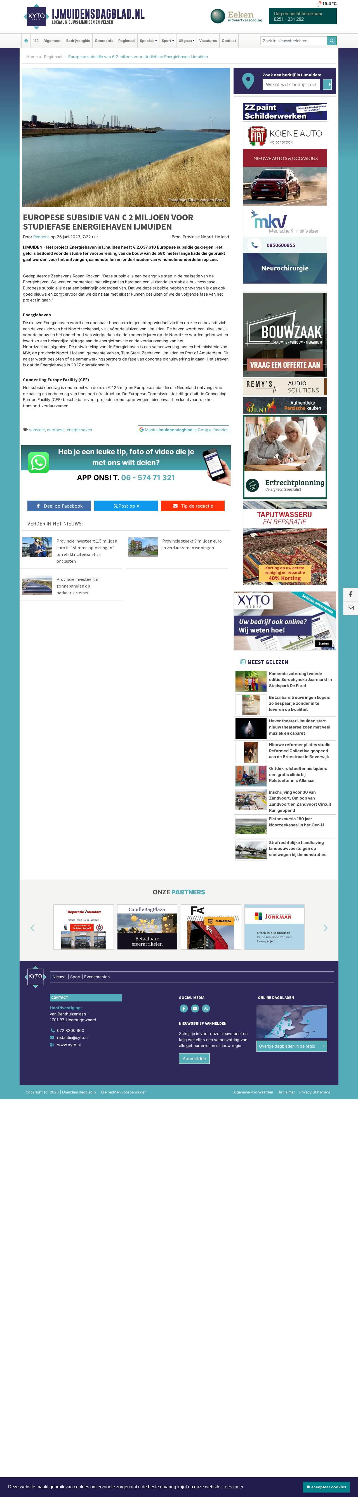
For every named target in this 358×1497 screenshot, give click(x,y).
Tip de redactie (197, 506)
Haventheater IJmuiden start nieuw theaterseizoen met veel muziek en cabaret (299, 726)
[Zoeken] (332, 40)
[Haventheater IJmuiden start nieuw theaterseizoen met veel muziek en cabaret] (251, 728)
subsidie (37, 429)
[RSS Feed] (206, 1008)
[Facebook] (184, 1008)
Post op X (129, 506)
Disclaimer (286, 1092)
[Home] (26, 41)
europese (56, 429)
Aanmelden (194, 1058)
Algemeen (52, 41)
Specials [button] (147, 41)
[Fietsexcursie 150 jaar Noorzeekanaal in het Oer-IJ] (251, 826)
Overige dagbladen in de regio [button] (287, 1046)
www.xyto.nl (69, 1044)
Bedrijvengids (78, 41)
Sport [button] (166, 41)
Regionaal (126, 41)
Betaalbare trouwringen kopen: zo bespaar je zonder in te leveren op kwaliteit (299, 703)
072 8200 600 (70, 1030)
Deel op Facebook (63, 506)
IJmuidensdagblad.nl (98, 14)
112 (36, 41)
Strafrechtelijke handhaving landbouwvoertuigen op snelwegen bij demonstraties (297, 848)
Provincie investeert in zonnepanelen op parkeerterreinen (78, 585)
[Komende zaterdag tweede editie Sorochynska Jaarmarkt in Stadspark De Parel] (251, 681)
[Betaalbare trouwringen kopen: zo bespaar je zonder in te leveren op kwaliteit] (251, 705)
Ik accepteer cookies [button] (326, 1487)
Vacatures (208, 41)
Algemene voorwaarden (253, 1092)
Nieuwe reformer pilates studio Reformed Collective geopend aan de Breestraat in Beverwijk (300, 750)
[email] (350, 608)
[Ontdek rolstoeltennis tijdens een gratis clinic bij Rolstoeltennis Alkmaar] (251, 776)
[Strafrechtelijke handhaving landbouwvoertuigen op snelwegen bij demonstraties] (251, 850)
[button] (26, 928)
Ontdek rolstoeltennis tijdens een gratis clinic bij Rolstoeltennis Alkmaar (298, 774)
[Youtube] (195, 1008)
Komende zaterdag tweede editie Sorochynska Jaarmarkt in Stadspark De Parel (300, 679)
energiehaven (79, 429)
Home (32, 56)
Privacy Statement (314, 1092)
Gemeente (104, 41)
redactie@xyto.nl (72, 1037)
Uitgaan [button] (185, 41)
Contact (229, 41)
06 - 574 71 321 (148, 477)
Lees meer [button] (232, 1486)
